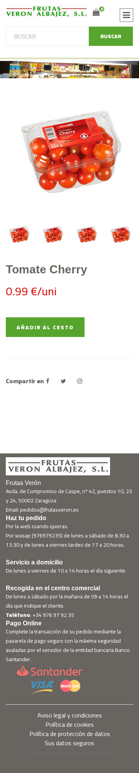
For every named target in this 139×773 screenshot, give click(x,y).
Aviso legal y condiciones (69, 715)
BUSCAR (110, 36)
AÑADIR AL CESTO (45, 327)
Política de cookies (70, 724)
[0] (96, 12)
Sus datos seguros (69, 743)
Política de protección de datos (69, 733)
